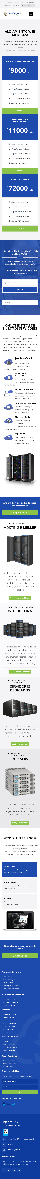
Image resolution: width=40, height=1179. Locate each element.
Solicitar (20, 289)
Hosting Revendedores (11, 986)
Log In (5, 1041)
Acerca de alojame (10, 1014)
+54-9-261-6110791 (28, 3)
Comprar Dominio (9, 999)
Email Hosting (8, 983)
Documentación (9, 1050)
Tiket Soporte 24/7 (10, 1044)
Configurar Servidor (20, 744)
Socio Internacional (10, 1023)
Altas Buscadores (9, 1064)
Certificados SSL (9, 1061)
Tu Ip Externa (8, 1067)
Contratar (20, 111)
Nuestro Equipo (8, 1017)
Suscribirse (20, 1092)
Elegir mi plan (20, 512)
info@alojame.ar (12, 3)
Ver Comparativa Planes (20, 598)
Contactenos (7, 1032)
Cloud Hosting (8, 980)
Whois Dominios (9, 1005)
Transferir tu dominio (10, 1002)
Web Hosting (7, 977)
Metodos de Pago (9, 1026)
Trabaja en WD (8, 1029)
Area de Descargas (10, 1047)
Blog (4, 1020)
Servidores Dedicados (11, 989)
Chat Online (21, 955)
